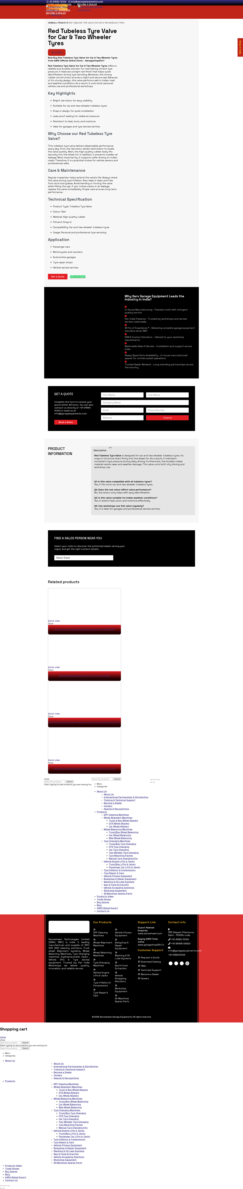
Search (70, 782)
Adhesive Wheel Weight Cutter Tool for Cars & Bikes (84, 676)
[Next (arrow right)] (154, 782)
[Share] (154, 779)
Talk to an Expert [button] (77, 276)
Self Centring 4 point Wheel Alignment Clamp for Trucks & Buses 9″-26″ (84, 722)
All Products (61, 22)
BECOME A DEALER (87, 4)
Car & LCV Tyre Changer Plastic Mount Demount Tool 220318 (84, 629)
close (3, 1037)
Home (51, 22)
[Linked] (176, 963)
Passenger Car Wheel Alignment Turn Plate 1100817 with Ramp (84, 769)
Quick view (54, 620)
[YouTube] (182, 963)
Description (100, 450)
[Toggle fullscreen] (156, 779)
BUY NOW (57, 52)
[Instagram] (187, 963)
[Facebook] (171, 963)
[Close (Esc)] (151, 779)
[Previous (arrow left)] (151, 782)
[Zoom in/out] (159, 779)
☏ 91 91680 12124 (56, 1)
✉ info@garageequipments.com (85, 1)
